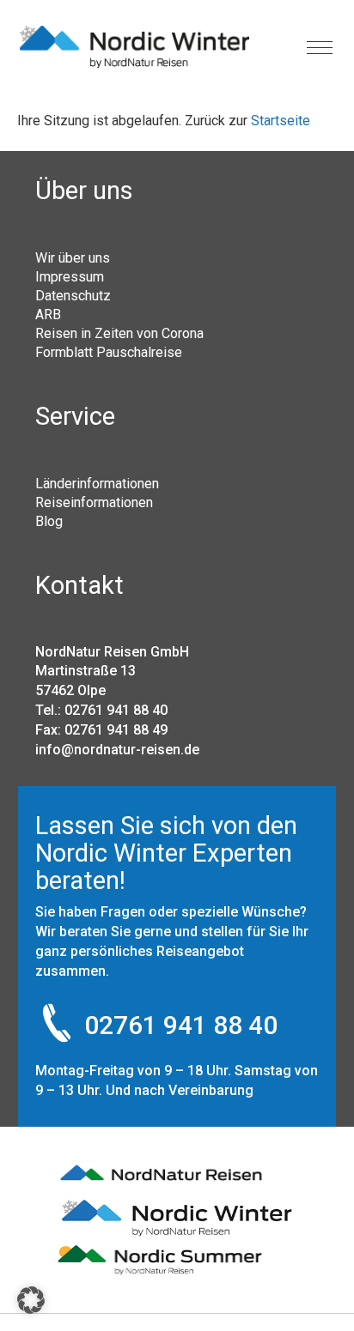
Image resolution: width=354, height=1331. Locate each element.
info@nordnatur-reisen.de (117, 749)
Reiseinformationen (94, 502)
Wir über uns (72, 257)
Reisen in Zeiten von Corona (119, 333)
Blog (49, 521)
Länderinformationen (97, 483)
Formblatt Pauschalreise (108, 352)
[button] (31, 1300)
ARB (48, 314)
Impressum (69, 276)
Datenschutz (73, 295)
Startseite (280, 120)
